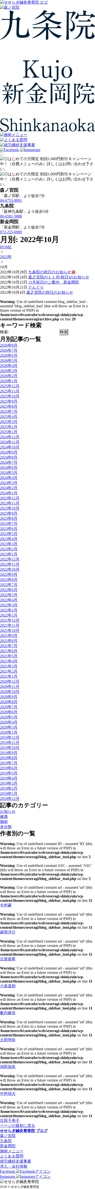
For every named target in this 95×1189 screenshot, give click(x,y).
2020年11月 (9, 686)
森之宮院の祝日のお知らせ (49, 292)
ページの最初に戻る (17, 1126)
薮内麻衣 (8, 1013)
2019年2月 (9, 788)
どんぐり (36, 287)
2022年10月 (9, 569)
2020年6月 (9, 712)
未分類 (6, 827)
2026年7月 (9, 350)
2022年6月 (9, 590)
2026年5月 (9, 360)
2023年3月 (9, 544)
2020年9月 (9, 697)
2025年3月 (9, 422)
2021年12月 (9, 620)
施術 (4, 822)
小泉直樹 (8, 986)
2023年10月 (9, 508)
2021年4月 (9, 661)
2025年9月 (9, 401)
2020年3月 (9, 727)
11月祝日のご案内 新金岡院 (53, 282)
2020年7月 (9, 707)
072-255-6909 (11, 232)
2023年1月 (9, 554)
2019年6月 (9, 768)
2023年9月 (9, 513)
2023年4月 (9, 539)
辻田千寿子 (9, 1120)
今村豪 (6, 905)
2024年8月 (9, 457)
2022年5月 (9, 595)
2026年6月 (9, 355)
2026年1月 (9, 381)
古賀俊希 (8, 959)
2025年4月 (9, 417)
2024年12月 (9, 437)
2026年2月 (9, 376)
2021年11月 (9, 625)
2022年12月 (9, 559)
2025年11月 (9, 391)
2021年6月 (9, 651)
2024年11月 (9, 442)
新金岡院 (8, 1146)
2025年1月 (9, 432)
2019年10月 (9, 748)
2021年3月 (9, 666)
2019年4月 (9, 778)
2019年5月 (9, 773)
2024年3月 (9, 483)
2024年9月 (9, 452)
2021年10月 (9, 630)
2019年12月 (9, 737)
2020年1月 (9, 732)
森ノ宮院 (8, 1136)
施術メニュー (11, 1151)
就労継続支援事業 (15, 1161)
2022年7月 (9, 585)
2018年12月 (9, 799)
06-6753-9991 (11, 200)
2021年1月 (9, 676)
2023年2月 (9, 549)
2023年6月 (9, 529)
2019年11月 (9, 743)
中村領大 (8, 1093)
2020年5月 (9, 717)
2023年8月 (9, 518)
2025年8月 (9, 406)
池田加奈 (8, 1067)
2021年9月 (9, 636)
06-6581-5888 (11, 216)
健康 (4, 816)
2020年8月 (9, 702)
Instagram (8, 1176)
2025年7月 (9, 411)
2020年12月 (9, 681)
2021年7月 (9, 646)
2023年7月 (9, 523)
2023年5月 (9, 534)
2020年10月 (9, 692)
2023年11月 (9, 503)
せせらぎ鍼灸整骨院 (17, 1131)
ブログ (42, 1131)
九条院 (6, 1141)
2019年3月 (9, 783)
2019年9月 (9, 753)
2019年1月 (9, 793)
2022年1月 (9, 615)
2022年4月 (9, 600)
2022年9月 (9, 574)
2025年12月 (9, 386)
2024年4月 (9, 478)
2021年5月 (9, 656)
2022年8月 (9, 580)
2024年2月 (9, 488)
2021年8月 (9, 641)
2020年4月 (9, 722)
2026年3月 (9, 371)
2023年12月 (9, 498)
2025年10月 (9, 396)
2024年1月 (9, 493)
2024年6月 (9, 467)
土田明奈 (8, 1040)
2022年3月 (9, 605)
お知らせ (8, 811)
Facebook (8, 1171)
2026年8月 (9, 345)
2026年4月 (9, 366)
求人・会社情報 (13, 1166)
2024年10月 (9, 447)
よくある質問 (11, 1156)
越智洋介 (8, 932)
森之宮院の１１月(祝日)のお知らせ (58, 277)
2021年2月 (9, 671)
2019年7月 (9, 763)
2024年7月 (9, 462)
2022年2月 (9, 610)
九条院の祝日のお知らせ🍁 (52, 272)
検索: (4, 332)
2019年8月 (9, 758)
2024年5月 (9, 473)
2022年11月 (9, 564)
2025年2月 (9, 427)
